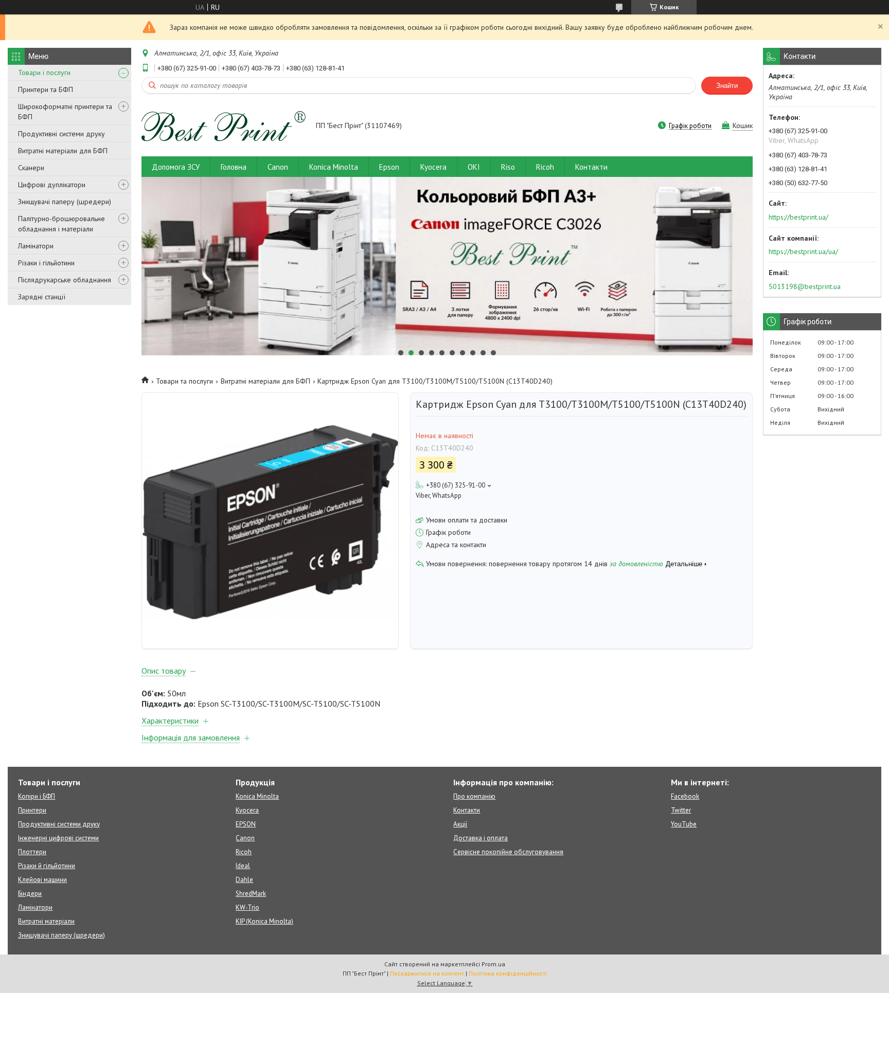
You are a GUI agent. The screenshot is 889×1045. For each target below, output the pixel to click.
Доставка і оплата (480, 838)
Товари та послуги (184, 381)
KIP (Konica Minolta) (264, 921)
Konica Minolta (333, 167)
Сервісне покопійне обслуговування (508, 852)
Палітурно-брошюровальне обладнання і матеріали (61, 223)
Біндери (30, 893)
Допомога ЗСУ (176, 167)
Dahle (244, 879)
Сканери (31, 167)
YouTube (684, 824)
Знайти (727, 85)
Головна (233, 167)
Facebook (685, 796)
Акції (460, 824)
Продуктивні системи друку (61, 133)
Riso (508, 167)
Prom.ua (493, 964)
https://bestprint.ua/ (798, 217)
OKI (474, 167)
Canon (278, 167)
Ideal (243, 865)
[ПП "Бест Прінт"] (223, 126)
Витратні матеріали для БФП (63, 150)
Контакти (591, 167)
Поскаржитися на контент (427, 973)
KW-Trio (247, 907)
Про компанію (474, 796)
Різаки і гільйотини (46, 262)
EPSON (246, 824)
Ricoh (545, 167)
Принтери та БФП (45, 89)
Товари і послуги (44, 72)
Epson (389, 167)
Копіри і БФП (36, 796)
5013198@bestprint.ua (805, 286)
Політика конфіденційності (508, 973)
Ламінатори (36, 245)
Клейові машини (42, 879)
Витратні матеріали (46, 921)
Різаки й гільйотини (46, 865)
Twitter (681, 810)
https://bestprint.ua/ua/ (803, 251)
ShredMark (251, 893)
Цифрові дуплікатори (51, 184)
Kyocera (433, 167)
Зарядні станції (41, 296)
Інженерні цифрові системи (58, 838)
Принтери (32, 810)
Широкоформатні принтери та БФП (65, 111)
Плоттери (32, 852)
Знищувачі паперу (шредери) (64, 201)
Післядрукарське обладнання (64, 279)
